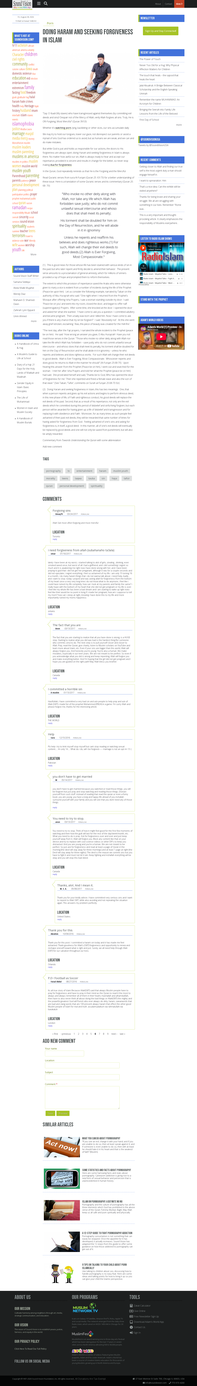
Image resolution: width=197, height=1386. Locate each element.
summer (15, 231)
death (35, 69)
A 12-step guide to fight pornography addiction (107, 1233)
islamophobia (23, 123)
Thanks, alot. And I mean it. (75, 885)
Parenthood (18, 175)
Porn (50, 23)
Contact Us (139, 1327)
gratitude (21, 97)
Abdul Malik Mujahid (23, 287)
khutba (23, 129)
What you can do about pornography (101, 1138)
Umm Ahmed (20, 316)
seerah (15, 217)
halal (32, 97)
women (21, 245)
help (22, 106)
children (31, 54)
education (19, 78)
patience (25, 180)
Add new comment (52, 446)
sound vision (27, 221)
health (15, 106)
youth (16, 249)
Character (18, 54)
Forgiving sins (62, 511)
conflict (31, 64)
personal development (72, 485)
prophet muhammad (21, 198)
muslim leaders (21, 147)
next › (114, 1033)
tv (69, 470)
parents (16, 180)
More (33, 254)
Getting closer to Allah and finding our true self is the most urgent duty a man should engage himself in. (161, 170)
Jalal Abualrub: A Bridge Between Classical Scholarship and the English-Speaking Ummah (160, 89)
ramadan (19, 207)
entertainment (84, 470)
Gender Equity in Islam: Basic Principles (25, 387)
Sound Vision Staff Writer (26, 275)
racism (29, 203)
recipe (30, 208)
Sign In (137, 1332)
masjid (29, 133)
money (31, 139)
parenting (32, 175)
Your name (51, 1048)
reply (55, 539)
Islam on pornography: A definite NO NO (102, 1201)
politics (27, 194)
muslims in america (25, 156)
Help (51, 734)
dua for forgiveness (61, 164)
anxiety (31, 50)
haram (102, 470)
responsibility (18, 213)
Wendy (32, 240)
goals (14, 97)
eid (28, 78)
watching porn (63, 127)
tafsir (127, 478)
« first (55, 1033)
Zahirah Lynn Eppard (24, 310)
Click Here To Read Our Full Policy (30, 1349)
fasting (16, 92)
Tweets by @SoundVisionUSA (153, 145)
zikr (23, 250)
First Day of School (149, 119)
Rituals (27, 213)
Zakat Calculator (142, 1305)
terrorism (18, 235)
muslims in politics (20, 162)
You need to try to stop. (68, 818)
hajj (27, 97)
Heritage (29, 106)
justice (16, 128)
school (34, 212)
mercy (24, 138)
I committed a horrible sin (65, 689)
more (34, 321)
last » (122, 1033)
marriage (18, 133)
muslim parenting (23, 151)
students (31, 226)
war (26, 240)
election (34, 78)
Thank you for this (60, 930)
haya (114, 478)
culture (22, 69)
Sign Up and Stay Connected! (160, 31)
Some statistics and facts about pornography (106, 1170)
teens (65, 478)
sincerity (23, 217)
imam (34, 110)
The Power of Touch (150, 59)
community (20, 64)
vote (22, 240)
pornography (53, 470)
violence (15, 240)
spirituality (96, 485)
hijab (36, 106)
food (23, 92)
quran (49, 485)
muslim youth (120, 470)
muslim (27, 143)
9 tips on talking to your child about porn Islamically (104, 1266)
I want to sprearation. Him (152, 180)
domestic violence (22, 73)
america (24, 50)
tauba (91, 478)
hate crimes (26, 101)
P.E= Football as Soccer (63, 978)
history (16, 110)
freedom (31, 92)
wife (15, 244)
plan (15, 189)
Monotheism (17, 143)
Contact (168, 3)
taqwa (78, 478)
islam (24, 115)
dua (33, 73)
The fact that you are (67, 625)
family (29, 87)
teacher (24, 231)
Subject (49, 1072)
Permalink (85, 514)
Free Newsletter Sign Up (146, 1316)
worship (29, 245)
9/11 (14, 45)
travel (28, 236)
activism (23, 45)
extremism (18, 87)
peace (32, 180)
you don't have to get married (72, 777)
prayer (33, 194)
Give (178, 3)
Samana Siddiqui (21, 282)
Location (49, 1060)
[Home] (22, 5)
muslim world (29, 166)
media (16, 138)
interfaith (16, 115)
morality (50, 478)
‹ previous (66, 1033)
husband (25, 110)
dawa (29, 68)
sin (103, 478)
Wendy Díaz (19, 294)
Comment (51, 1084)
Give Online (139, 1311)
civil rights (18, 59)
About (158, 3)
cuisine (15, 69)
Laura (29, 129)
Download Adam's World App (148, 1321)
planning (22, 190)
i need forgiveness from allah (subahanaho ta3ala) (81, 550)
